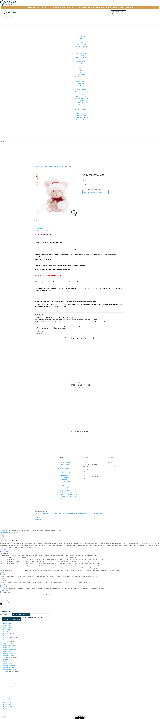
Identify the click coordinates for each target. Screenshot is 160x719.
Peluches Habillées (81, 49)
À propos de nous (9, 623)
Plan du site (38, 513)
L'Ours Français (7, 663)
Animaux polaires (82, 102)
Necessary (5, 551)
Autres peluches (80, 68)
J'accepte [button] (2, 532)
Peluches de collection (81, 51)
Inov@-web (76, 515)
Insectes (82, 107)
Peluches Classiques (81, 46)
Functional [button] (3, 572)
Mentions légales (47, 513)
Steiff (81, 72)
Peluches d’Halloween (82, 117)
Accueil (37, 166)
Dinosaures (82, 105)
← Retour (6, 637)
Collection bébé (81, 55)
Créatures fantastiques (81, 109)
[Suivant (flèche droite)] (2, 718)
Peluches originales (81, 81)
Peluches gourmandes (82, 79)
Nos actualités (81, 38)
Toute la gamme (81, 44)
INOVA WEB (38, 519)
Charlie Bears (80, 64)
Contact (80, 128)
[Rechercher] (112, 13)
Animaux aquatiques (82, 94)
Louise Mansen (80, 61)
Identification (110, 462)
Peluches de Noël (82, 115)
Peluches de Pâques (81, 120)
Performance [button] (3, 578)
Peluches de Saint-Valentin (81, 122)
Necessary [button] (3, 549)
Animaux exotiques (81, 100)
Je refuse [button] (7, 532)
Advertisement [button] (4, 590)
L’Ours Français (81, 74)
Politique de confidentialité (60, 513)
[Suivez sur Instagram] (6, 17)
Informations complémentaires (44, 231)
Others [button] (2, 596)
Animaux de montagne (81, 98)
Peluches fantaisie (82, 85)
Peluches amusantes (81, 77)
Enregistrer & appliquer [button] (6, 602)
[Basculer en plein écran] (2, 716)
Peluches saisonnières (81, 113)
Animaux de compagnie (81, 92)
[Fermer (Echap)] (5, 716)
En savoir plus (14, 532)
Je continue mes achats (12, 619)
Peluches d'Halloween (9, 705)
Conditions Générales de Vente (77, 513)
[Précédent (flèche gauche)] (0, 718)
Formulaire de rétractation (94, 513)
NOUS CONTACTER (12, 12)
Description (39, 228)
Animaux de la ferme (82, 96)
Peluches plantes (81, 83)
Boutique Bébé (80, 66)
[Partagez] (4, 716)
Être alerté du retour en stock (95, 192)
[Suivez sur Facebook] (11, 17)
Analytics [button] (2, 584)
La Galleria (81, 70)
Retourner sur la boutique (20, 614)
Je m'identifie (3, 712)
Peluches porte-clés (81, 57)
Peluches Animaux (81, 53)
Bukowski (80, 42)
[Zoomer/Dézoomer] (0, 716)
